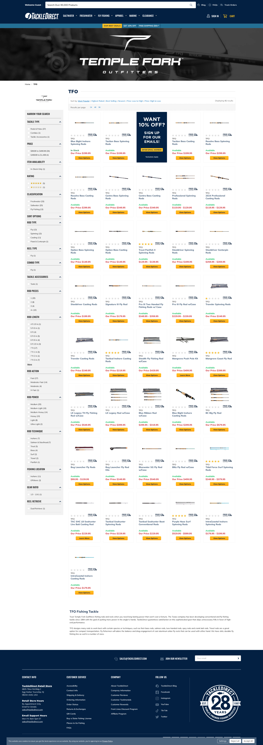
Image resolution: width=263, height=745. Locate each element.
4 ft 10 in (36, 324)
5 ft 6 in (35, 328)
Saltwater (68, 15)
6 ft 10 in (36, 344)
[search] (191, 5)
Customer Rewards (119, 704)
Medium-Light (38, 408)
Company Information (121, 690)
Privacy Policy (107, 741)
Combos (35, 133)
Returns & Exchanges (76, 709)
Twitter (164, 716)
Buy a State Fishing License (79, 718)
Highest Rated (97, 101)
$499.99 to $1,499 (40, 155)
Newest (121, 101)
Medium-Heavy (39, 412)
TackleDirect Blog (169, 686)
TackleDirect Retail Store (37, 686)
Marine (133, 15)
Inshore (35, 438)
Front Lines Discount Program (124, 709)
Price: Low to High (135, 101)
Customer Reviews (119, 695)
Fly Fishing (103, 15)
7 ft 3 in (35, 360)
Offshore (36, 480)
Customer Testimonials (121, 700)
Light (34, 420)
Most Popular (84, 101)
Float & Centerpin (39, 241)
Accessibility (72, 686)
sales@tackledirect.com (32, 709)
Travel (34, 458)
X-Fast (35, 390)
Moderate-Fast (39, 382)
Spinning (36, 233)
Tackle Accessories (40, 137)
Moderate (36, 386)
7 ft (34, 348)
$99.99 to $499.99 (40, 151)
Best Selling (111, 101)
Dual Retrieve (38, 508)
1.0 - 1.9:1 (36, 494)
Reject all (235, 741)
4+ (33, 310)
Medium (36, 404)
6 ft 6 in (35, 336)
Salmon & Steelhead (41, 442)
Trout (34, 446)
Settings (223, 741)
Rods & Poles (38, 129)
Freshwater (86, 15)
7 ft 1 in (35, 352)
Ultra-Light (36, 424)
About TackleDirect (119, 686)
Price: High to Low (153, 101)
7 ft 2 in (35, 356)
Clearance (148, 15)
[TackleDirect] (42, 16)
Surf (34, 454)
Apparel (119, 15)
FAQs (69, 728)
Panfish (35, 462)
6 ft (33, 332)
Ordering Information (76, 700)
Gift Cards (71, 714)
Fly (34, 229)
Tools (34, 284)
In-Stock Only (38, 169)
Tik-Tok (164, 710)
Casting (36, 237)
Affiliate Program (118, 714)
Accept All (248, 741)
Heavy (35, 416)
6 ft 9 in (35, 340)
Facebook (165, 692)
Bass (34, 450)
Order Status (72, 704)
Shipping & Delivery (75, 695)
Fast (34, 378)
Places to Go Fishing (76, 723)
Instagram (165, 698)
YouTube (165, 704)
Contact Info (72, 690)
